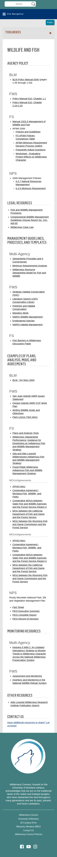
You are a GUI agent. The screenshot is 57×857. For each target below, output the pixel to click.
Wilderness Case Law (22, 227)
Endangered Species (23, 320)
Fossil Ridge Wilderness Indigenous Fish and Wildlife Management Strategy (27, 470)
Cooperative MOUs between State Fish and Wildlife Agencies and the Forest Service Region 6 (29, 503)
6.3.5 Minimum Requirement (31, 188)
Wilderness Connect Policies (28, 834)
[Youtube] (28, 846)
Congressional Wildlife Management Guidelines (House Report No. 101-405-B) (29, 220)
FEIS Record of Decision (25, 619)
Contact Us (28, 830)
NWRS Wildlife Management (27, 317)
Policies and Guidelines (28, 131)
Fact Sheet (18, 607)
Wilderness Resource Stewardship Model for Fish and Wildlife (29, 272)
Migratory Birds (20, 313)
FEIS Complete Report (24, 615)
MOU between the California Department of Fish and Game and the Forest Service (28, 514)
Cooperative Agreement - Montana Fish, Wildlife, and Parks (26, 493)
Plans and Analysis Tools (25, 433)
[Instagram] (35, 846)
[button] (28, 14)
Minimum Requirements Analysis (29, 265)
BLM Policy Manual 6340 (25, 79)
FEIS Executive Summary (26, 611)
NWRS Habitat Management (27, 324)
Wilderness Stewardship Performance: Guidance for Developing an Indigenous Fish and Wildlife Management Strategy (28, 443)
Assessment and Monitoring (27, 676)
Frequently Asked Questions (30, 149)
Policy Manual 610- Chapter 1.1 (29, 98)
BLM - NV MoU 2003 (23, 380)
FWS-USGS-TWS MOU (25, 417)
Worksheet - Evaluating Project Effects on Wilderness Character (31, 156)
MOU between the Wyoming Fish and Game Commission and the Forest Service (29, 524)
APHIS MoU (18, 486)
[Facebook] (22, 846)
